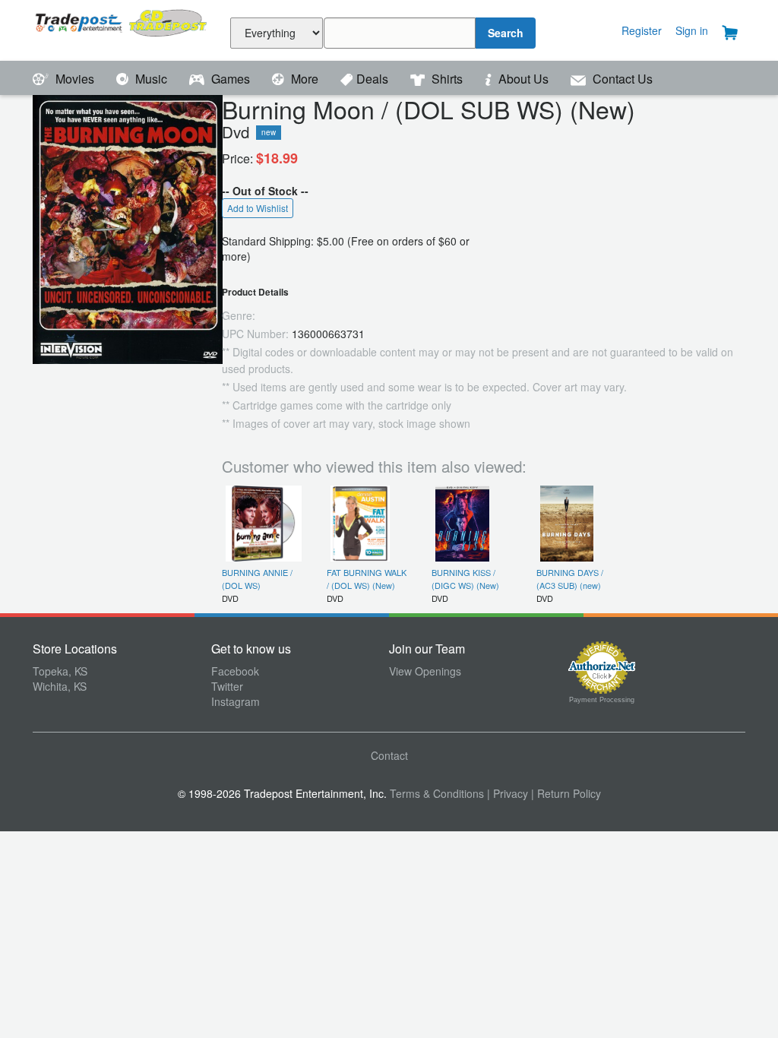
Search (505, 32)
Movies (74, 78)
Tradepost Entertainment (122, 28)
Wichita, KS (60, 686)
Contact (389, 755)
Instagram (235, 701)
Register (641, 30)
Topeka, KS (60, 671)
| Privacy (507, 793)
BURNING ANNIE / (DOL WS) (257, 578)
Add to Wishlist (257, 207)
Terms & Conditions (437, 793)
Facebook (235, 671)
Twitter (227, 686)
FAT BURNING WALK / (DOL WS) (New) (366, 578)
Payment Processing (601, 700)
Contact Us (621, 78)
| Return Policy (566, 793)
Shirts (447, 78)
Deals (373, 78)
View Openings (425, 671)
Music (151, 78)
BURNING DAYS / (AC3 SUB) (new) (569, 578)
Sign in (691, 30)
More (304, 78)
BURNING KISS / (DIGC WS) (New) (465, 578)
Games (230, 78)
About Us (523, 78)
